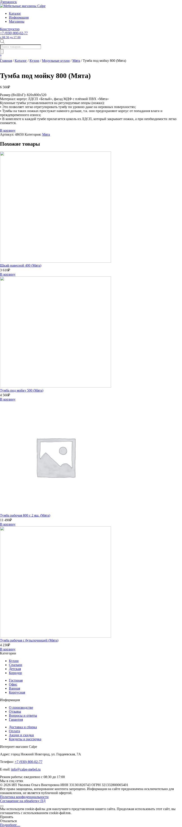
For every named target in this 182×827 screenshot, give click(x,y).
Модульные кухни (56, 60)
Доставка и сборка (23, 727)
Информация (19, 17)
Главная (6, 60)
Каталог (15, 13)
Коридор (15, 673)
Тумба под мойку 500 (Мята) (21, 390)
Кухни (34, 60)
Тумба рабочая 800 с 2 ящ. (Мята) (25, 515)
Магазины (16, 21)
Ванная (14, 688)
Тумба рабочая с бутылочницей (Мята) (29, 640)
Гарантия (16, 719)
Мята (76, 60)
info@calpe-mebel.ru (26, 769)
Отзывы (15, 711)
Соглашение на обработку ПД (23, 801)
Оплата (14, 731)
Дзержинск (8, 2)
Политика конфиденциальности (24, 797)
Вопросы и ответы (23, 715)
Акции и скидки (21, 735)
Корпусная (17, 692)
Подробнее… (10, 825)
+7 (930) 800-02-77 (14, 35)
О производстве (21, 707)
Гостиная (16, 680)
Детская (15, 669)
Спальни (15, 665)
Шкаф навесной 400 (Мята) (20, 265)
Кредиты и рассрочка (25, 739)
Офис (13, 684)
